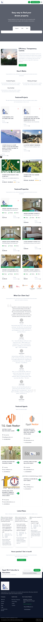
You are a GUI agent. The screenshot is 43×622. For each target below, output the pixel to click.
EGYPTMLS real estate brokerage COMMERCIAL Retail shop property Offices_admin (29, 432)
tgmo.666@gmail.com (7, 469)
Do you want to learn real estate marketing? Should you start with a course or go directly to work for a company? (21, 527)
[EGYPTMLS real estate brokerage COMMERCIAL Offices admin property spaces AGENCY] (18, 493)
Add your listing (35, 2)
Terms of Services (16, 599)
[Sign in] (29, 2)
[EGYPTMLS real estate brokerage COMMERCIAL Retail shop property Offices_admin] (40, 432)
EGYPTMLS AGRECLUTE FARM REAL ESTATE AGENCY (30, 462)
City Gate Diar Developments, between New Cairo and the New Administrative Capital (32, 119)
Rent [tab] (27, 28)
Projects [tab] (17, 28)
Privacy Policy (14, 601)
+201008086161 (6, 504)
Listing (13, 603)
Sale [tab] (22, 28)
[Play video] (9, 57)
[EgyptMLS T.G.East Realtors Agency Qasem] (18, 430)
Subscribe (37, 570)
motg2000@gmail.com (29, 469)
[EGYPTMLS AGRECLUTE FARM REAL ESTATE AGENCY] (40, 463)
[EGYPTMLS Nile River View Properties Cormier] (18, 463)
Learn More (22, 65)
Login (2, 607)
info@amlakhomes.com (29, 440)
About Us (3, 599)
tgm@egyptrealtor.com (8, 437)
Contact (13, 605)
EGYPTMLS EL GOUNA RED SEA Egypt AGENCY (30, 480)
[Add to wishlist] (18, 109)
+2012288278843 (6, 439)
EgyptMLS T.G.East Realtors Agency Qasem (8, 430)
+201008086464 (6, 471)
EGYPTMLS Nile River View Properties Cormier (8, 462)
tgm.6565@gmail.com (29, 486)
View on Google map (27, 604)
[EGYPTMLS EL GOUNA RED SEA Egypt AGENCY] (40, 480)
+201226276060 (28, 442)
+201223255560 (27, 609)
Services (2, 601)
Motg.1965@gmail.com (28, 606)
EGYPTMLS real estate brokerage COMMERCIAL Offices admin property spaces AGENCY (8, 493)
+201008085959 (28, 471)
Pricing (2, 603)
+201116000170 (28, 489)
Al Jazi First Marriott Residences (32, 145)
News (2, 605)
